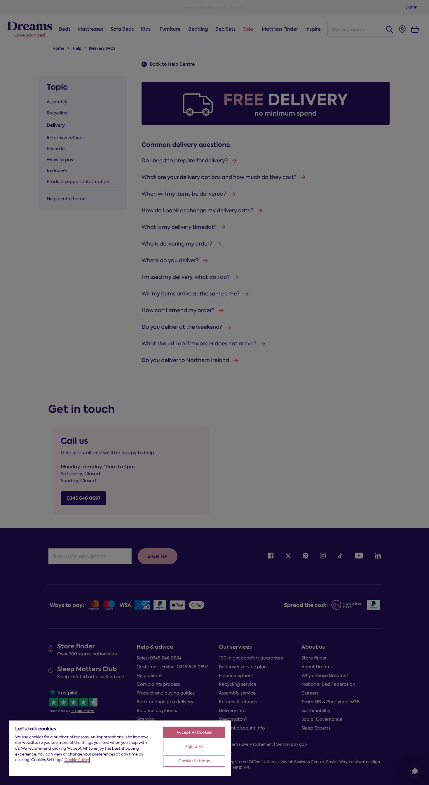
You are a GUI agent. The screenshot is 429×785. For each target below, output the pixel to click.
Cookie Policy (76, 759)
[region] (120, 748)
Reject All (194, 746)
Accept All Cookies (194, 732)
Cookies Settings (194, 760)
